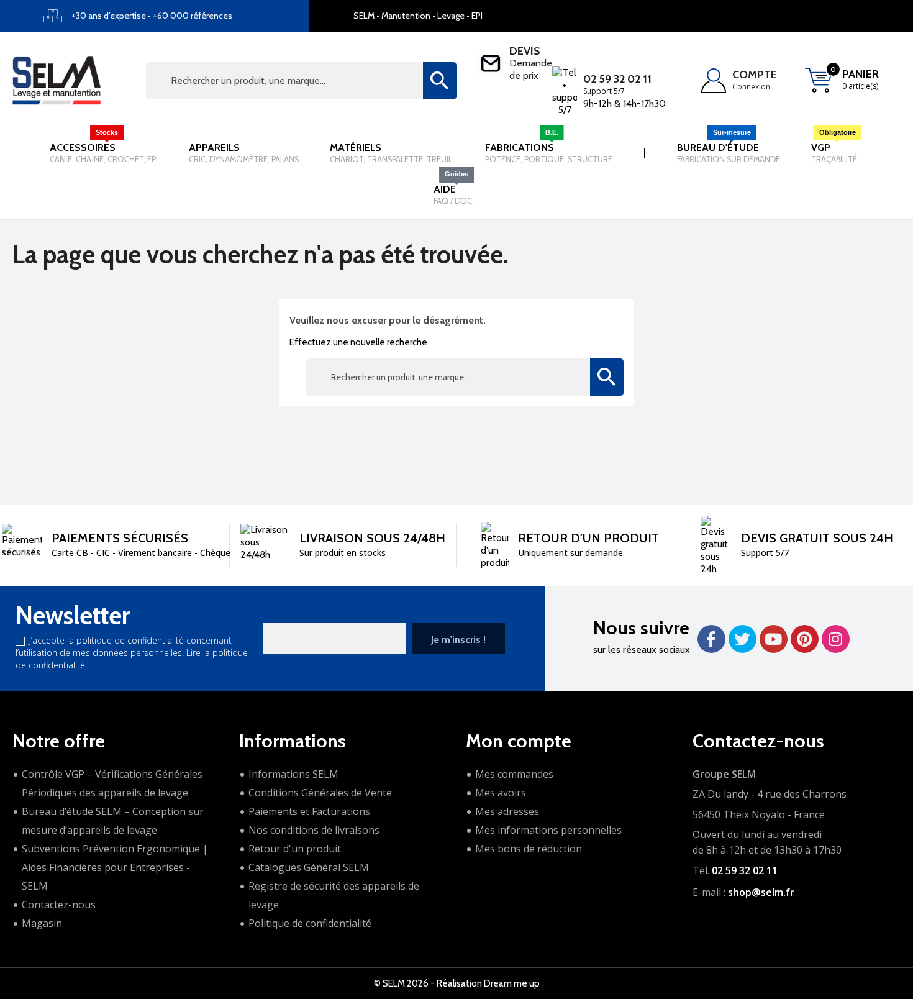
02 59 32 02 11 (617, 79)
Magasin (42, 923)
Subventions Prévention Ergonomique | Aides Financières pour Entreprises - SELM (115, 867)
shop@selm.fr (761, 892)
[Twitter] (742, 639)
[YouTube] (774, 639)
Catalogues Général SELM (308, 867)
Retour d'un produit (294, 848)
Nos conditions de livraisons (313, 830)
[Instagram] (836, 639)
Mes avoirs (500, 793)
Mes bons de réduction (528, 848)
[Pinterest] (805, 639)
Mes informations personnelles (548, 830)
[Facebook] (711, 639)
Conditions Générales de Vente (320, 793)
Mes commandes (514, 774)
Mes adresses (507, 811)
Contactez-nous (59, 904)
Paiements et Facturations (309, 811)
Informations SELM (293, 774)
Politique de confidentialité (309, 923)
